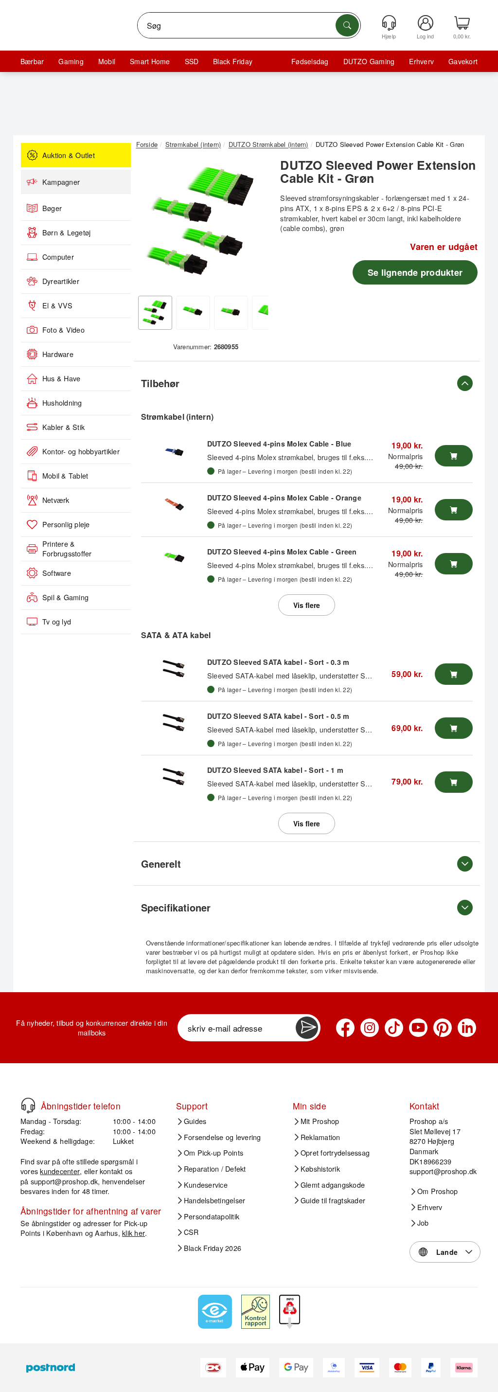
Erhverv (421, 61)
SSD (192, 61)
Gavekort (463, 61)
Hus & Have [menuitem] (61, 378)
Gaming (70, 61)
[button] (202, 222)
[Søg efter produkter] (347, 25)
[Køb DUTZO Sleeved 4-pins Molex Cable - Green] (454, 563)
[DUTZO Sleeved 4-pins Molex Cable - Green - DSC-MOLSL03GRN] (174, 558)
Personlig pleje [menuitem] (66, 524)
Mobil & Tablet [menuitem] (65, 476)
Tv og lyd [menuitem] (56, 621)
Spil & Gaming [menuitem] (65, 597)
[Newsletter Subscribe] (307, 1028)
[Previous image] (150, 224)
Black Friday (232, 61)
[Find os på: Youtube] (418, 1027)
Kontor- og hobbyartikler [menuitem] (81, 451)
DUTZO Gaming (369, 61)
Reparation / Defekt (215, 1169)
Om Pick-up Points (213, 1153)
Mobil (106, 61)
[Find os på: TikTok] (394, 1027)
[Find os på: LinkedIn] (467, 1027)
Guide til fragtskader (333, 1200)
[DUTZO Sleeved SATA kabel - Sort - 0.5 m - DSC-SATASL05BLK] (174, 723)
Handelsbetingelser (214, 1200)
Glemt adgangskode (333, 1185)
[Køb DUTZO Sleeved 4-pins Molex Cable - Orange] (454, 509)
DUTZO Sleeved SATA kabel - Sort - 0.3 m (278, 662)
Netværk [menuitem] (56, 500)
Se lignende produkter (415, 272)
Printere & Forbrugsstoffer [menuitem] (67, 549)
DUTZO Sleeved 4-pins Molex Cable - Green (282, 551)
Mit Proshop (320, 1121)
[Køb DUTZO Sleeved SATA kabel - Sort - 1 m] (454, 782)
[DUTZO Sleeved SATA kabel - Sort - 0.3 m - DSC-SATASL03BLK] (174, 669)
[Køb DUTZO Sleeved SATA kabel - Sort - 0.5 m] (454, 728)
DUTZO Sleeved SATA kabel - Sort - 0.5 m (278, 716)
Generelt (161, 864)
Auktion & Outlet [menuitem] (68, 155)
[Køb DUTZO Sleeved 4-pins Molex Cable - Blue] (454, 455)
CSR (191, 1232)
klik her (133, 1233)
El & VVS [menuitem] (57, 305)
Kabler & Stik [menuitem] (63, 427)
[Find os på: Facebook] (345, 1027)
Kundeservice (206, 1185)
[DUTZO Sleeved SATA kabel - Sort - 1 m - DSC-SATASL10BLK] (174, 777)
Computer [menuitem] (58, 257)
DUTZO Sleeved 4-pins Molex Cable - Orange (284, 497)
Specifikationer (176, 907)
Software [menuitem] (56, 573)
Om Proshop (437, 1191)
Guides (195, 1121)
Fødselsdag (309, 61)
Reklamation (320, 1137)
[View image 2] (193, 313)
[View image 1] (155, 313)
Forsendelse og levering (222, 1137)
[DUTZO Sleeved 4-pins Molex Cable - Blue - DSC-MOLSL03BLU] (174, 450)
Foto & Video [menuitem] (63, 330)
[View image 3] (231, 313)
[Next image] (253, 224)
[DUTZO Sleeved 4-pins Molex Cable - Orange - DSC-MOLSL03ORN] (174, 504)
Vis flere (306, 605)
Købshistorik (320, 1169)
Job (423, 1223)
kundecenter (60, 1171)
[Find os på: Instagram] (369, 1027)
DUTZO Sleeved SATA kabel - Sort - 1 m (275, 770)
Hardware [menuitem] (57, 354)
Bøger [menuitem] (52, 208)
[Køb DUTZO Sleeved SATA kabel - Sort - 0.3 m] (454, 674)
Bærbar (32, 61)
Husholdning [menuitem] (62, 403)
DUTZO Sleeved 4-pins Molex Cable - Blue (279, 443)
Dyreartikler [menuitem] (60, 281)
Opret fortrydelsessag (335, 1153)
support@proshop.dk (64, 1181)
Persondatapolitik (211, 1216)
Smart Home (150, 61)
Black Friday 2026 (212, 1248)
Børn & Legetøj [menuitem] (66, 232)
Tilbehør (160, 383)
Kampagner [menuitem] (61, 182)
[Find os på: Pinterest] (442, 1027)
